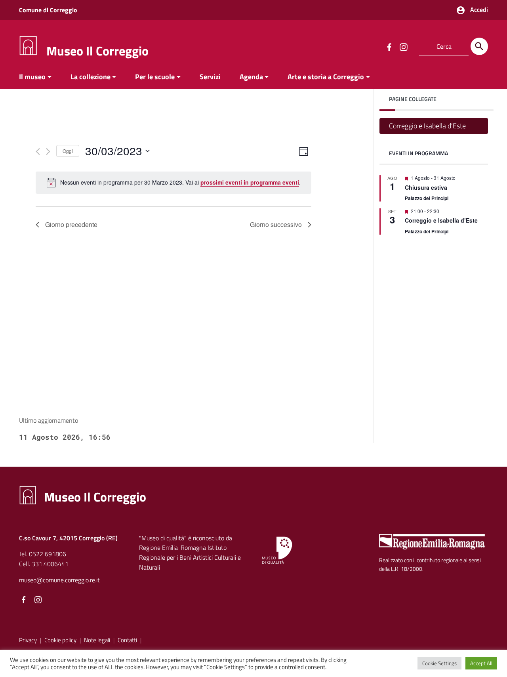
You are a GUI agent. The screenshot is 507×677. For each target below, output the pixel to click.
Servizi (210, 76)
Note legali (97, 640)
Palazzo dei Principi (426, 198)
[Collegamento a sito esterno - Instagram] (403, 46)
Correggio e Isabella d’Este (427, 125)
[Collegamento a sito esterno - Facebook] (389, 46)
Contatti (127, 640)
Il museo (32, 76)
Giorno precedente (71, 224)
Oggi (68, 150)
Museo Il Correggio (97, 50)
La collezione (91, 76)
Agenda (251, 76)
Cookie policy (60, 640)
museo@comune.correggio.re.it (59, 580)
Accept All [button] (481, 663)
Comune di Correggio (48, 10)
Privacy (28, 640)
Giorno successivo (276, 224)
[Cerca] (479, 46)
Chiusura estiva (426, 187)
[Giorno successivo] (48, 151)
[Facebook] (24, 600)
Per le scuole (155, 76)
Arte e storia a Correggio (326, 76)
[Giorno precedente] (38, 151)
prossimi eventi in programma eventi (249, 182)
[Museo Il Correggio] (28, 45)
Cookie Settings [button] (439, 663)
